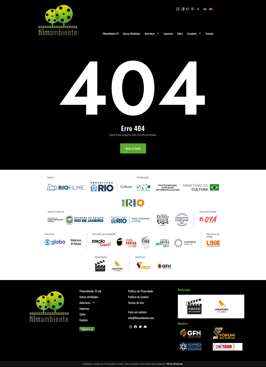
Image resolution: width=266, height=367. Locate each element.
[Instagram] (130, 326)
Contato (209, 33)
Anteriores (150, 33)
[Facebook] (135, 326)
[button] (198, 9)
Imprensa (168, 33)
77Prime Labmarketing (174, 363)
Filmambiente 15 (111, 33)
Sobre (180, 33)
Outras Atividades (131, 33)
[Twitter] (140, 326)
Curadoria (192, 33)
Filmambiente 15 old (90, 291)
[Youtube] (145, 326)
